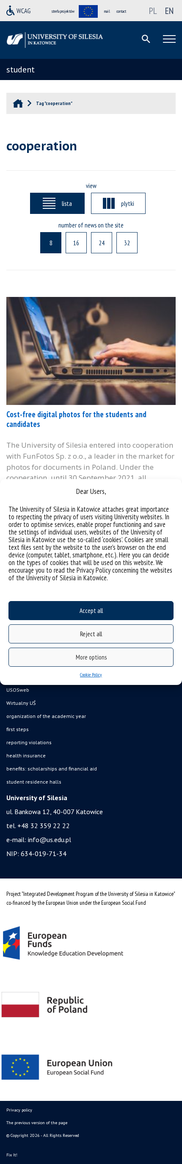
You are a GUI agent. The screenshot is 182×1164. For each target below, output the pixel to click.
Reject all (91, 634)
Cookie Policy (91, 674)
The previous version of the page (36, 1122)
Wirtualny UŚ (21, 703)
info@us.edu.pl (49, 839)
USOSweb (17, 690)
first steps (17, 729)
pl (153, 11)
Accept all (91, 611)
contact (121, 11)
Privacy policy (19, 1110)
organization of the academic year (46, 716)
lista (67, 203)
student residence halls (33, 782)
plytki (127, 203)
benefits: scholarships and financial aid (51, 768)
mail (107, 11)
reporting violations (29, 742)
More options (91, 657)
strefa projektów (63, 11)
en (169, 11)
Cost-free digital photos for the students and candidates (76, 419)
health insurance (26, 755)
